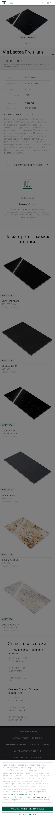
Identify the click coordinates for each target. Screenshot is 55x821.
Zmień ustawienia (27, 815)
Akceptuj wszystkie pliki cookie (27, 809)
